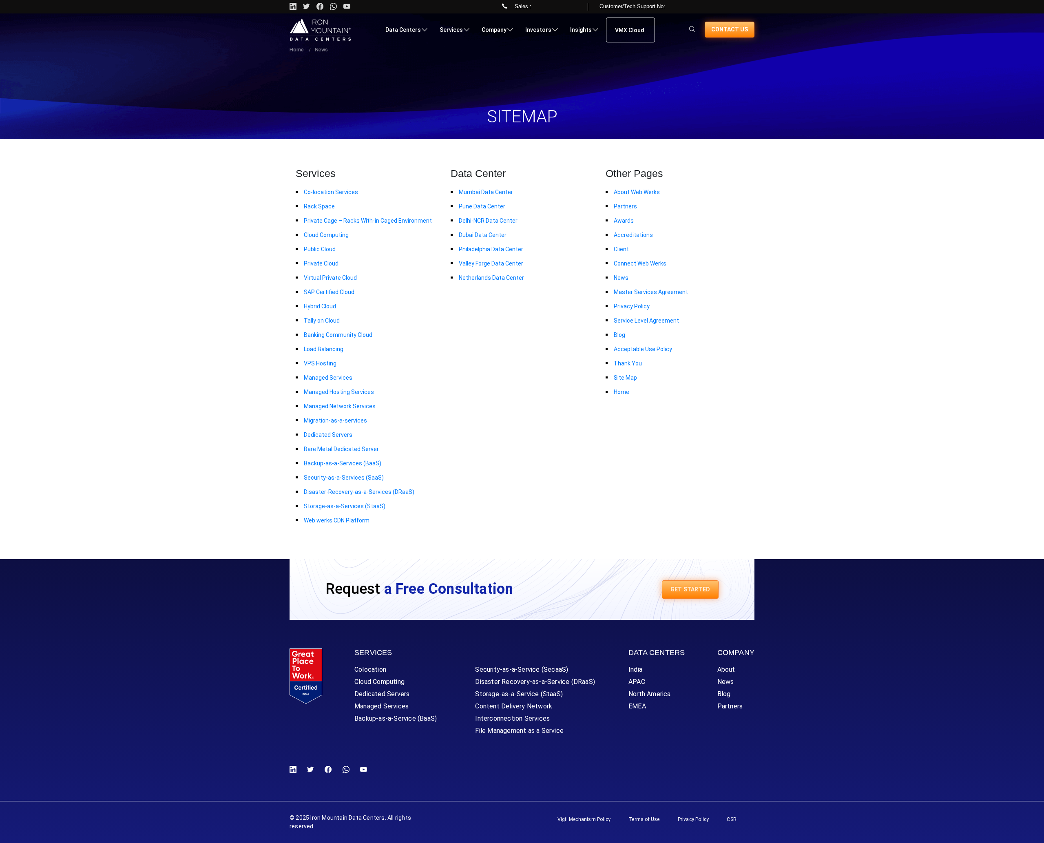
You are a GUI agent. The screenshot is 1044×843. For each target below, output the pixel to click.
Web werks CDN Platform (336, 520)
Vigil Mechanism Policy (583, 819)
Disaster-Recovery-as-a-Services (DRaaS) (359, 492)
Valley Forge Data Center (491, 263)
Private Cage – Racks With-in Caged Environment (368, 220)
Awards (624, 220)
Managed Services (328, 377)
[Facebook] (328, 770)
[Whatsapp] (333, 6)
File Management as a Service (519, 731)
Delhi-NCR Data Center (488, 220)
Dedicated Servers (328, 434)
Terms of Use (643, 819)
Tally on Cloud (322, 320)
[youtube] (347, 6)
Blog (619, 335)
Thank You (628, 363)
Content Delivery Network (513, 706)
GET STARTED (690, 589)
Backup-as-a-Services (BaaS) (342, 463)
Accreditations (633, 235)
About (726, 669)
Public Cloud (320, 249)
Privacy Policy (632, 306)
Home (297, 49)
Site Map (625, 377)
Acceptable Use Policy (643, 349)
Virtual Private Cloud (330, 277)
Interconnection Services (512, 718)
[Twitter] (306, 6)
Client (621, 249)
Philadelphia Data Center (491, 249)
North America (649, 694)
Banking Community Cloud (338, 335)
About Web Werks (637, 192)
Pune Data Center (482, 206)
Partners (625, 206)
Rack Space (319, 206)
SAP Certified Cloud (329, 292)
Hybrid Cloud (320, 306)
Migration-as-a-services (335, 420)
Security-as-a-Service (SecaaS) (521, 669)
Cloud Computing (326, 235)
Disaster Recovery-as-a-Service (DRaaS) (535, 682)
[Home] (320, 29)
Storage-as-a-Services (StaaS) (344, 506)
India (635, 669)
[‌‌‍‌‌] (692, 29)
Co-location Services (331, 192)
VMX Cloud (629, 30)
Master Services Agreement (651, 292)
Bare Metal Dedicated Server (341, 449)
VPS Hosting (320, 363)
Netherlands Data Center (491, 277)
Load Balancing (323, 349)
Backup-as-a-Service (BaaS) (395, 718)
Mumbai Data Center (486, 192)
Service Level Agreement (646, 320)
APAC (636, 682)
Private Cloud (321, 263)
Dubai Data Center (483, 235)
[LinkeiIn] (295, 770)
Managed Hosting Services (339, 392)
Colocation (370, 669)
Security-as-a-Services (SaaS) (344, 477)
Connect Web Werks (640, 263)
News (621, 277)
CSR (732, 819)
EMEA (637, 706)
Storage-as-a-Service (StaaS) (519, 694)
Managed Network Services (340, 406)
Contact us (729, 29)
